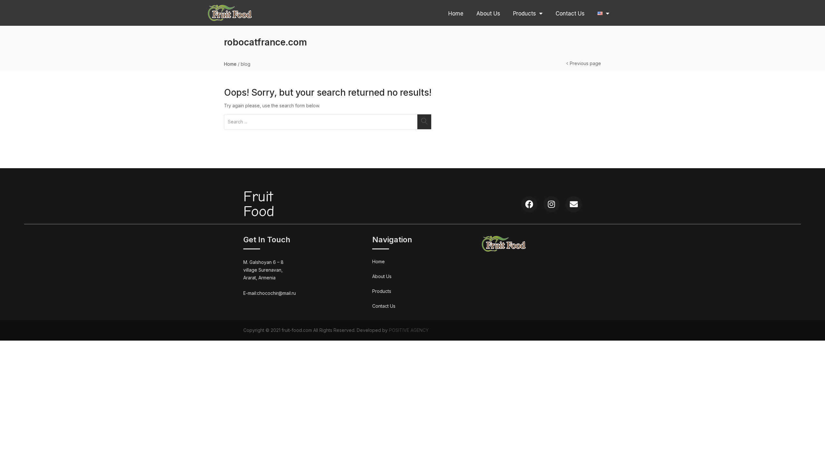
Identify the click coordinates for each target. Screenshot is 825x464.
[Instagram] (551, 204)
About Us (488, 13)
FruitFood (258, 204)
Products (524, 13)
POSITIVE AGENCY (409, 330)
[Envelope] (574, 204)
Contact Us (570, 13)
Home (455, 13)
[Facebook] (529, 204)
